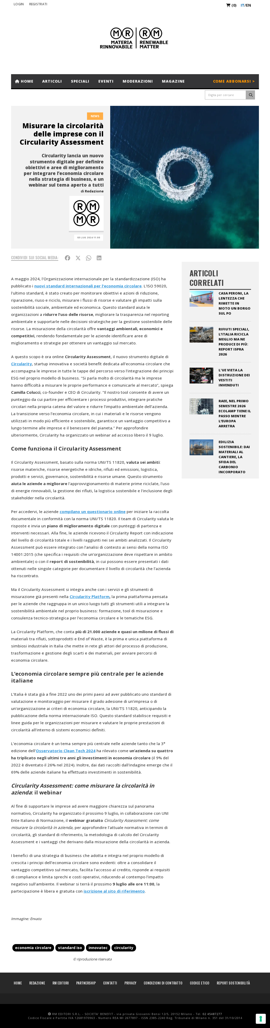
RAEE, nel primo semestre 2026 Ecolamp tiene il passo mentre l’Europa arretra (235, 413)
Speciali (80, 81)
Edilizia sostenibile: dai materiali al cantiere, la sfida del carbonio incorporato (234, 456)
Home (26, 81)
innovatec (98, 947)
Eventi (106, 81)
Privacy (130, 983)
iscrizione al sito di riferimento (114, 891)
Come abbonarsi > (234, 81)
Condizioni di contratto (163, 983)
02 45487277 (212, 1014)
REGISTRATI (38, 4)
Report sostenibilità (233, 983)
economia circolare (33, 947)
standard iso (70, 947)
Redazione (94, 191)
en (248, 5)
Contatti (110, 983)
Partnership (86, 983)
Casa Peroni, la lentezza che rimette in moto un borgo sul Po (234, 303)
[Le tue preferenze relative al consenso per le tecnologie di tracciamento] (261, 1019)
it (242, 5)
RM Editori (60, 983)
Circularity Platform (89, 596)
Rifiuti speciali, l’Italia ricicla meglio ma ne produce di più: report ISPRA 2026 (234, 342)
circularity (123, 947)
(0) (233, 5)
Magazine (173, 81)
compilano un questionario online (93, 511)
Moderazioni (138, 81)
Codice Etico (199, 983)
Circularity (21, 363)
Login (19, 4)
